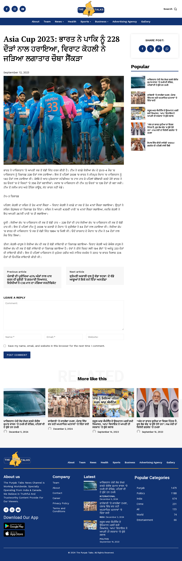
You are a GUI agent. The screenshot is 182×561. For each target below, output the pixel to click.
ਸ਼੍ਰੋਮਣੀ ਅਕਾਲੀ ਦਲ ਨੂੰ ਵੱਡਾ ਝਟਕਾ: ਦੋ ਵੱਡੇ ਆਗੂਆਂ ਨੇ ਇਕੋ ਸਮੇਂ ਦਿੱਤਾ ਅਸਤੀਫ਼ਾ (92, 278)
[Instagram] (15, 9)
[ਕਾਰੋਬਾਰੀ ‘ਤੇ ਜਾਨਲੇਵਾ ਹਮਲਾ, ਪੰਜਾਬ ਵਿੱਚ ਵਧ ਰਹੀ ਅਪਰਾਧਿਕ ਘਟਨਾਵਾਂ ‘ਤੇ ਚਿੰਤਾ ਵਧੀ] (138, 97)
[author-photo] (6, 432)
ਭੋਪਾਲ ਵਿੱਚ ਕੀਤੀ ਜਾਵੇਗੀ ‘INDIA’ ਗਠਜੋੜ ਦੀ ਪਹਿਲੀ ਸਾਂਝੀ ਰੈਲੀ (161, 144)
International (107, 496)
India (102, 517)
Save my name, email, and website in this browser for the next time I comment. (56, 345)
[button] (171, 9)
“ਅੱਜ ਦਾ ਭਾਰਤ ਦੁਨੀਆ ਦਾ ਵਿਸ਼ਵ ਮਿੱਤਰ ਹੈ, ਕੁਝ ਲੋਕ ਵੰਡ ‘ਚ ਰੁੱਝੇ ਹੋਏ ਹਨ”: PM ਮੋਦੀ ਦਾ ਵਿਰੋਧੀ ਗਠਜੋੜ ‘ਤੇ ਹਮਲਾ (162, 128)
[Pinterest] (158, 48)
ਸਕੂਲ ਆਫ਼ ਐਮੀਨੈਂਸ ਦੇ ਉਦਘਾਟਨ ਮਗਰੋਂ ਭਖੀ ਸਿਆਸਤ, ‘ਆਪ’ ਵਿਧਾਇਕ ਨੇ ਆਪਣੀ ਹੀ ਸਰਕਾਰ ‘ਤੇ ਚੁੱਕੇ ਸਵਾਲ (162, 113)
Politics (104, 539)
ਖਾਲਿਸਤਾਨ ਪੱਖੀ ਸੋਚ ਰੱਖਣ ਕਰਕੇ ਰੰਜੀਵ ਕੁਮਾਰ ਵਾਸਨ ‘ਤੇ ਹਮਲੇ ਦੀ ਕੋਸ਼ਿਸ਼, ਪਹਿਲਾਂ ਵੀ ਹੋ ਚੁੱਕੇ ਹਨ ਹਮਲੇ (162, 82)
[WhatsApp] (166, 48)
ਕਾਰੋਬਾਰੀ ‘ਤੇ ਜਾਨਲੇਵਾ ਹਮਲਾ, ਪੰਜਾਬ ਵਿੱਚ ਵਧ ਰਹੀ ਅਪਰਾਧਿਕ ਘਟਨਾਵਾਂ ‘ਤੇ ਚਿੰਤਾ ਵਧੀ (162, 98)
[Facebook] (7, 9)
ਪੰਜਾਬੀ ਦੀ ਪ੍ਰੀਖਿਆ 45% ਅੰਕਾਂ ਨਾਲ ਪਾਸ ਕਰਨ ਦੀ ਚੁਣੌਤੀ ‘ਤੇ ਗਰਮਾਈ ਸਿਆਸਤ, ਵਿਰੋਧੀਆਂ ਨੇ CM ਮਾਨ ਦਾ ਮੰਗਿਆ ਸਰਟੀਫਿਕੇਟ (31, 280)
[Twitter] (150, 48)
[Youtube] (23, 9)
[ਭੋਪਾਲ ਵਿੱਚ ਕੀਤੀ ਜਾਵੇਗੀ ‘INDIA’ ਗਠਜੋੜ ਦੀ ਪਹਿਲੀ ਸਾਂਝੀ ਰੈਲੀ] (138, 144)
